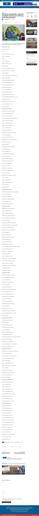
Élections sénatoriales (7, 442)
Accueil (3, 10)
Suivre (32, 15)
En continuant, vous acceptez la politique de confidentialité (31, 62)
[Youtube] (36, 0)
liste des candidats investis (17, 442)
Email (27, 58)
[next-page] (4, 476)
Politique (5, 10)
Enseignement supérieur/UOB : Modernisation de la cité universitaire (5, 472)
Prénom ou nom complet (30, 54)
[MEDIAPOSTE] (2, 19)
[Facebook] (34, 0)
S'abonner (35, 15)
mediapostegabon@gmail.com (22, 511)
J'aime (28, 15)
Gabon (12, 442)
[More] (19, 22)
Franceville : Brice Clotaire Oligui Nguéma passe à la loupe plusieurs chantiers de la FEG (21, 472)
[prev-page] (2, 476)
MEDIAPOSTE (7, 19)
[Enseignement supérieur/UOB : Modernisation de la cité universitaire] (5, 470)
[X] (35, 0)
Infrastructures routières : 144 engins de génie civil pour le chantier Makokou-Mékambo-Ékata (13, 472)
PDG (22, 442)
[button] (36, 7)
